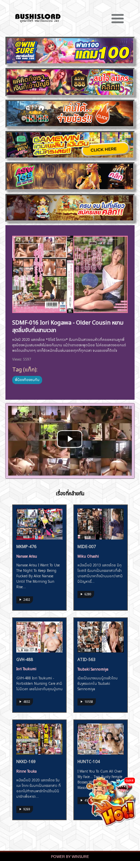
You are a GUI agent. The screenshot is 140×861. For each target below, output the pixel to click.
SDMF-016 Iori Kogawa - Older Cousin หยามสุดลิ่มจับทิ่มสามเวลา (67, 325)
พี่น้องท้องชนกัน (27, 379)
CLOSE (130, 780)
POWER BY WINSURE (70, 857)
